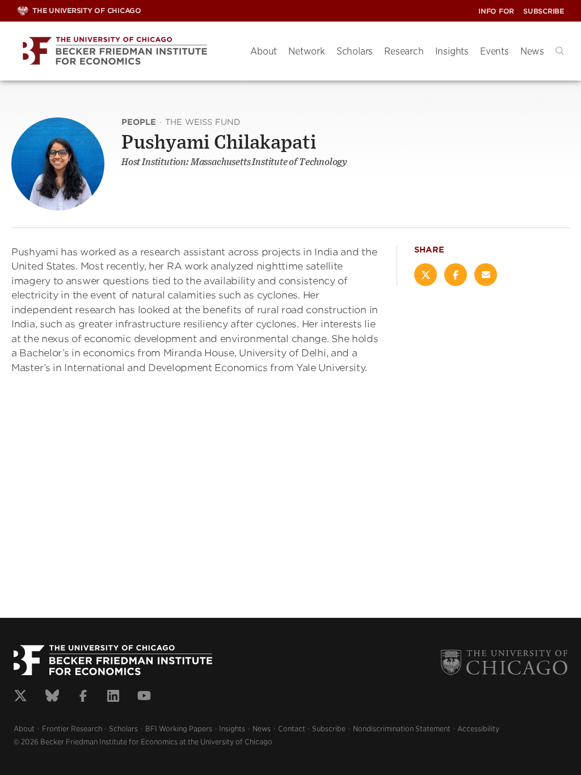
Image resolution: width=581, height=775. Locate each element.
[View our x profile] (20, 697)
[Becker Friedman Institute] (125, 51)
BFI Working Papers (178, 729)
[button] (559, 51)
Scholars (354, 51)
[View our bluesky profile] (52, 697)
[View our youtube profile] (144, 697)
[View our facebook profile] (83, 697)
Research (403, 51)
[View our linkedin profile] (113, 697)
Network (306, 51)
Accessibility (478, 729)
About (263, 51)
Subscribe (543, 11)
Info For (496, 11)
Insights (452, 51)
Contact (291, 729)
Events (494, 51)
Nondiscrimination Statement (402, 729)
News (532, 51)
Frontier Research (72, 729)
